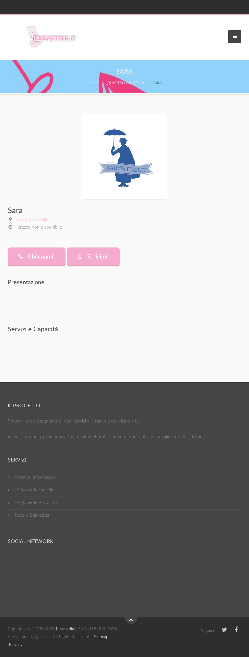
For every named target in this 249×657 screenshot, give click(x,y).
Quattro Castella (125, 83)
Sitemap (101, 637)
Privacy (16, 645)
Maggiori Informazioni (35, 477)
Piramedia (65, 629)
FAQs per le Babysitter (36, 502)
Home (93, 83)
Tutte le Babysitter (32, 515)
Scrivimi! (97, 257)
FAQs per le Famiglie (34, 490)
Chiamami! (40, 257)
